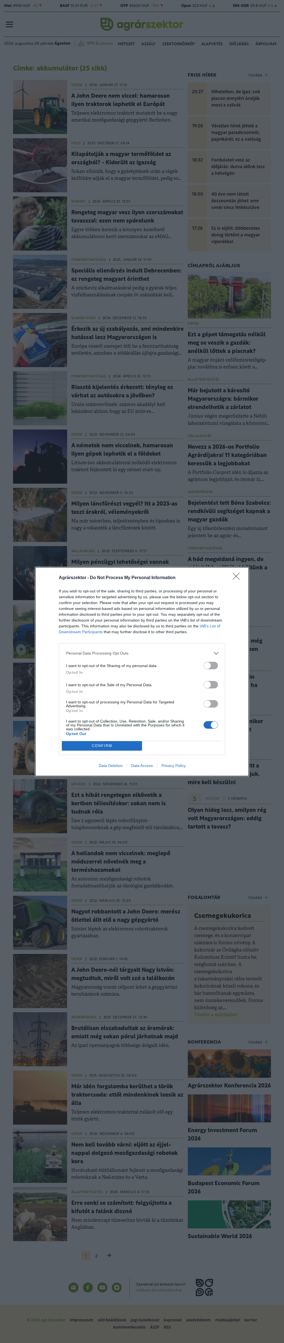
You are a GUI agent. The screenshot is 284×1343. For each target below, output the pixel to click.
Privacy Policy (173, 765)
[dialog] (142, 671)
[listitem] (142, 653)
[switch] (211, 665)
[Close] (238, 578)
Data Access (142, 765)
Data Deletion (111, 765)
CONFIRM (102, 746)
